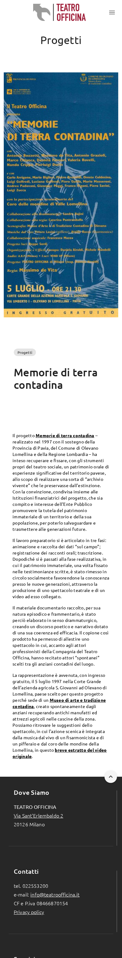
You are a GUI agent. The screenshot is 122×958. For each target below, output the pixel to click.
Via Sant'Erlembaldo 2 (38, 815)
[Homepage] (59, 12)
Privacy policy (29, 911)
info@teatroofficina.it (54, 894)
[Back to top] (110, 776)
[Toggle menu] (111, 12)
